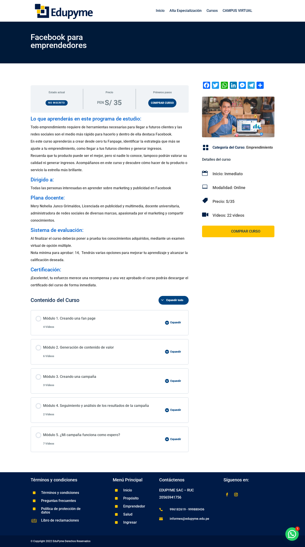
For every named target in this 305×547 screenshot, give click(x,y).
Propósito (131, 498)
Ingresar (130, 522)
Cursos (212, 11)
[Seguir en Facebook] (227, 494)
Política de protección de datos (61, 510)
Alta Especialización (185, 11)
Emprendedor (134, 506)
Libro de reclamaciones (60, 520)
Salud (127, 514)
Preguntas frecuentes (58, 501)
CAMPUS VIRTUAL (237, 11)
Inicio (160, 11)
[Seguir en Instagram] (236, 494)
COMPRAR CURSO (162, 102)
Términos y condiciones (60, 493)
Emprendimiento (259, 147)
